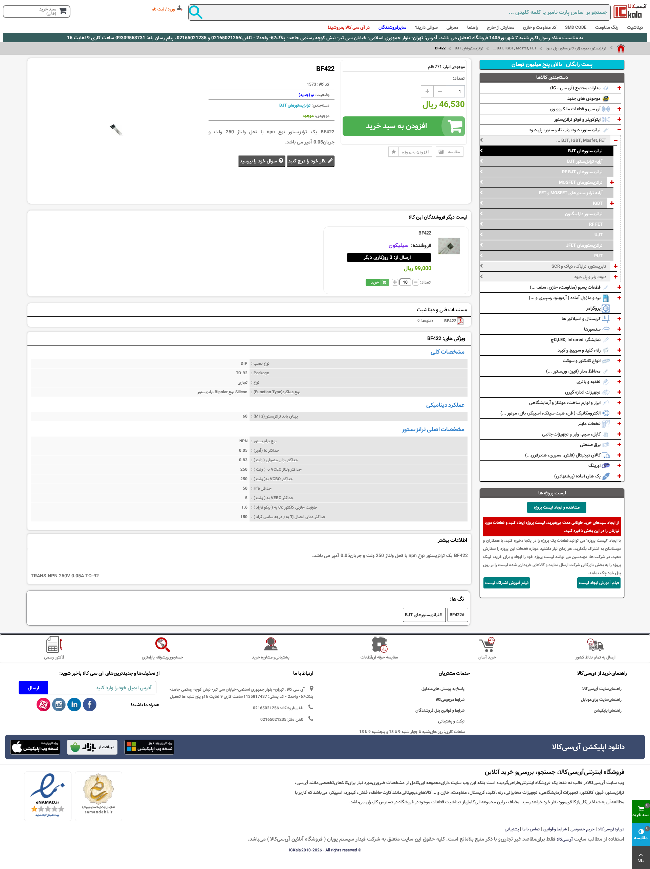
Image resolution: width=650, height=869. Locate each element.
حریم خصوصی (582, 829)
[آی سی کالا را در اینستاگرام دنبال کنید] (59, 705)
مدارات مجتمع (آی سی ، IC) (576, 88)
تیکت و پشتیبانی (451, 721)
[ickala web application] (149, 748)
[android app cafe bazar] (92, 748)
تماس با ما (531, 829)
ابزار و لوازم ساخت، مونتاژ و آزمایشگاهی (565, 402)
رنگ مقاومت (606, 27)
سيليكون (399, 245)
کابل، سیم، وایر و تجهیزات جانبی (572, 434)
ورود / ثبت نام (163, 9)
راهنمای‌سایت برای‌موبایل (601, 699)
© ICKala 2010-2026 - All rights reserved (325, 850)
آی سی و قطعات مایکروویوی (576, 109)
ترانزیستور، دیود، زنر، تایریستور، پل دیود (576, 48)
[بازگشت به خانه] (617, 48)
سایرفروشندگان (392, 27)
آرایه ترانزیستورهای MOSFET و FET (571, 193)
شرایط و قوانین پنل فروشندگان (440, 710)
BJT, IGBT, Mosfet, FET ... (515, 48)
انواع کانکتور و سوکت (582, 360)
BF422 (424, 233)
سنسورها (593, 329)
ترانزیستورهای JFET (584, 245)
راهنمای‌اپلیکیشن (608, 710)
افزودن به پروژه (415, 152)
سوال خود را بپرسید (259, 161)
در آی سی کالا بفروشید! (349, 27)
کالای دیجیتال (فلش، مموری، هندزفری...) (563, 455)
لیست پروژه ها (552, 493)
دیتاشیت (635, 27)
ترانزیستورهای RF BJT (582, 172)
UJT (598, 235)
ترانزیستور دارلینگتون (584, 214)
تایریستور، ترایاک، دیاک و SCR (578, 266)
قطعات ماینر (590, 423)
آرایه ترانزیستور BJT (585, 161)
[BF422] (449, 246)
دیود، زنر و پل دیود (590, 277)
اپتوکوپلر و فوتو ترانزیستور (578, 119)
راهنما (472, 27)
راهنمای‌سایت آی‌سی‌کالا (602, 689)
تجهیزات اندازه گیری (583, 392)
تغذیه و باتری (589, 381)
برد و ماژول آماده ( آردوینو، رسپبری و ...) (565, 298)
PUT (598, 256)
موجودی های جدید (584, 98)
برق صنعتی (591, 444)
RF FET (596, 224)
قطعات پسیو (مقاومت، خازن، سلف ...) (566, 287)
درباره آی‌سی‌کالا (611, 829)
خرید (375, 282)
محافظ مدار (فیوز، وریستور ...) (574, 371)
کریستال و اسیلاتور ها (582, 318)
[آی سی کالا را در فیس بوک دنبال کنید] (90, 705)
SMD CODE (575, 27)
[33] (35, 747)
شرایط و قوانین (555, 829)
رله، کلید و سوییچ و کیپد (580, 350)
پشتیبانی (512, 829)
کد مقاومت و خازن (539, 27)
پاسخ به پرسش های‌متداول (443, 689)
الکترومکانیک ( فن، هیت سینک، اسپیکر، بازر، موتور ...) (551, 413)
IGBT (598, 203)
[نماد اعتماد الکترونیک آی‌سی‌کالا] (47, 795)
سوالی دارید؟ (426, 27)
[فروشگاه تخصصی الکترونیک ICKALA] (630, 10)
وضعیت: (321, 94)
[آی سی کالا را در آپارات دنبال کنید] (43, 705)
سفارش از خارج (500, 27)
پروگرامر (594, 308)
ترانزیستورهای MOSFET (581, 182)
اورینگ (595, 465)
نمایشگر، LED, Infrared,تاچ (576, 339)
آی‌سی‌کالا (565, 839)
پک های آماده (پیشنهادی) (578, 476)
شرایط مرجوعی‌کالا (450, 699)
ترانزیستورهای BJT (469, 48)
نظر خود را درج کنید (308, 161)
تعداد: (459, 78)
